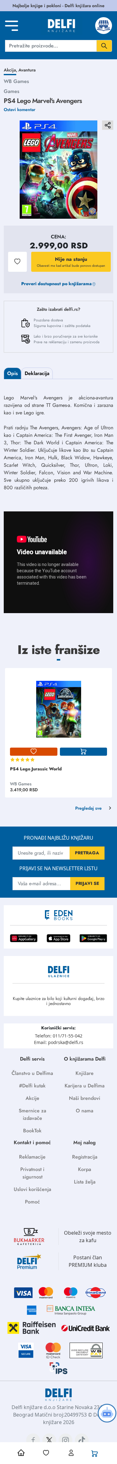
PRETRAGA (87, 853)
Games (11, 91)
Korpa (84, 1169)
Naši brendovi (84, 1098)
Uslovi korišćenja (32, 1189)
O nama (84, 1110)
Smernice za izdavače (32, 1114)
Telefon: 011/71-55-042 (58, 1036)
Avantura (27, 70)
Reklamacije (32, 1156)
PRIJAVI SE (87, 883)
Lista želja (84, 1181)
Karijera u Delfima (85, 1085)
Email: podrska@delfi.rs (58, 1042)
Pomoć (32, 1201)
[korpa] (83, 752)
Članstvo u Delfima (32, 1073)
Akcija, (11, 70)
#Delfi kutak (32, 1085)
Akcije (32, 1098)
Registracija (84, 1156)
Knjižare (85, 1073)
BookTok (32, 1130)
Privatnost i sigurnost (32, 1173)
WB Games (16, 81)
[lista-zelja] (33, 752)
